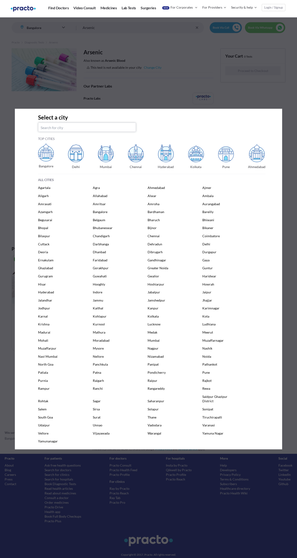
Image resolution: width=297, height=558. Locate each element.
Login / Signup (273, 7)
